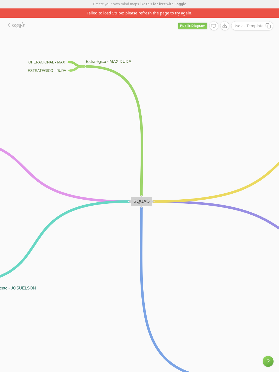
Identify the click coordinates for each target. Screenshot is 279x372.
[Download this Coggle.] (224, 26)
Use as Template (248, 25)
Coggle (180, 4)
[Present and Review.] (214, 26)
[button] (268, 361)
